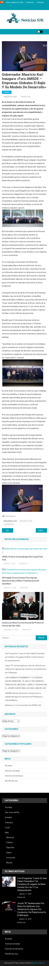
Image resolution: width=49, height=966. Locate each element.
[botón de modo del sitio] (40, 31)
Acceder (8, 766)
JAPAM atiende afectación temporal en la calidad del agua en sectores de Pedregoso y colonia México (24, 696)
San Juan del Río (12, 812)
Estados (7, 92)
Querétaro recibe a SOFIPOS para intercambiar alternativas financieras (9, 530)
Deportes (10, 847)
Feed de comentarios (14, 776)
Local (7, 827)
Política (9, 842)
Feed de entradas (12, 771)
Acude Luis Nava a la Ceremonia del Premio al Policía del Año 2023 (23, 624)
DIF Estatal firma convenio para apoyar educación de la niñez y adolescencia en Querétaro (20, 581)
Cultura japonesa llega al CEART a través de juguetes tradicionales (42, 530)
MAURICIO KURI (26, 521)
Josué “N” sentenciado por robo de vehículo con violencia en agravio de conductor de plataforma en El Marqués (25, 669)
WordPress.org (11, 781)
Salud (8, 853)
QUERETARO (9, 524)
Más (7, 832)
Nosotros (30, 2)
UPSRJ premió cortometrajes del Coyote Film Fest (22, 558)
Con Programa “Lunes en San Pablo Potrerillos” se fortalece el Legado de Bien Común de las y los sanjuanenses (25, 657)
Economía (10, 858)
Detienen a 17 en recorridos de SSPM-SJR (23, 705)
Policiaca (9, 822)
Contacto (40, 2)
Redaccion (25, 97)
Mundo (9, 863)
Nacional (10, 837)
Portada (8, 807)
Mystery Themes (38, 963)
